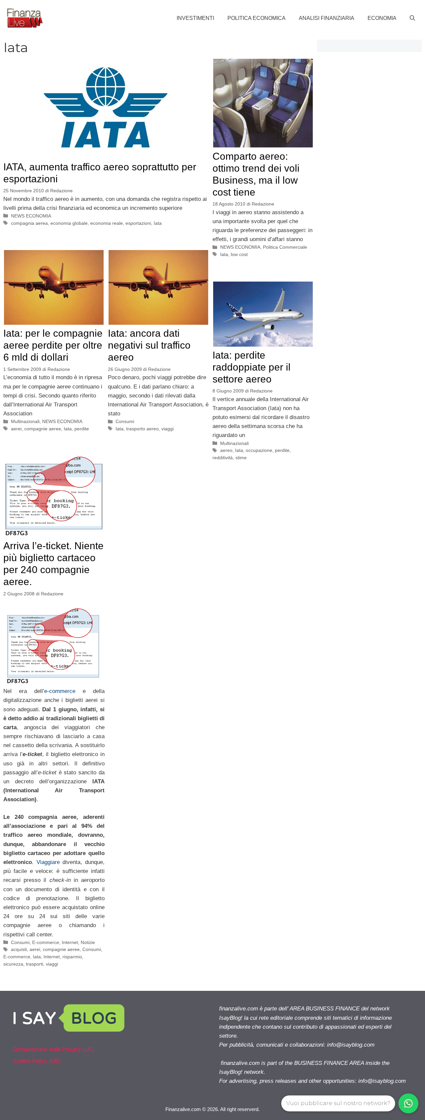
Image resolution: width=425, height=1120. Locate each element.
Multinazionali (25, 421)
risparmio (72, 956)
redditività (222, 457)
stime (241, 457)
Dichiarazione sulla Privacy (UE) (53, 1049)
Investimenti (195, 18)
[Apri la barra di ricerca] (412, 18)
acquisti (19, 949)
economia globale (69, 223)
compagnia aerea (29, 223)
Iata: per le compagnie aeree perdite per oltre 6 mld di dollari (53, 345)
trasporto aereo (142, 428)
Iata (158, 223)
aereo (226, 450)
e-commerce (63, 691)
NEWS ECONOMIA (31, 215)
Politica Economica (256, 18)
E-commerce (45, 942)
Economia (382, 18)
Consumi (125, 421)
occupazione (259, 450)
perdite (81, 428)
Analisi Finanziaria (326, 18)
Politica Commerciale (285, 247)
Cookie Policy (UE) (37, 1061)
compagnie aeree (42, 428)
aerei (16, 428)
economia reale (106, 223)
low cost (239, 254)
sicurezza (13, 964)
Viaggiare (48, 862)
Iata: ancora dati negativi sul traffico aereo (149, 345)
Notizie (88, 942)
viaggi (167, 428)
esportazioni (138, 223)
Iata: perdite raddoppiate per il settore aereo (251, 367)
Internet (70, 942)
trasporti (34, 964)
